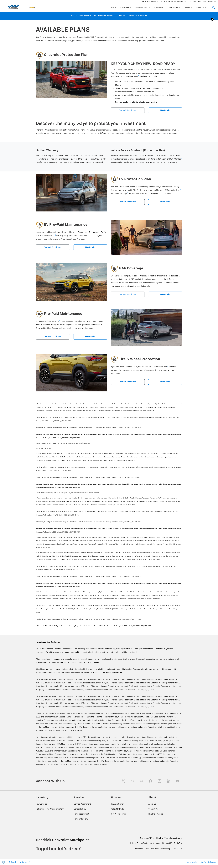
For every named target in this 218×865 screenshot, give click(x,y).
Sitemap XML (167, 843)
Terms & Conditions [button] (127, 110)
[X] (123, 781)
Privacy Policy (136, 843)
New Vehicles (41, 804)
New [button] (112, 8)
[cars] (132, 781)
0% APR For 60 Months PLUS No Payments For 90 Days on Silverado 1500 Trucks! (109, 16)
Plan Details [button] (165, 110)
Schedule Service (81, 809)
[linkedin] (168, 781)
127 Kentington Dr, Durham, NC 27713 (176, 1)
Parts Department (81, 814)
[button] (213, 7)
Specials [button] (158, 8)
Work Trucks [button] (172, 8)
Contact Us (153, 809)
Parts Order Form (81, 819)
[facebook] (150, 781)
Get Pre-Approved (118, 814)
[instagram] (159, 781)
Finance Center (117, 804)
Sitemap (157, 843)
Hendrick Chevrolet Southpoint (169, 838)
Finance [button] (187, 8)
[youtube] (177, 781)
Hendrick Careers (155, 814)
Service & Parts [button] (141, 8)
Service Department (82, 804)
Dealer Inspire (176, 849)
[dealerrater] (141, 781)
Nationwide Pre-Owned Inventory (50, 809)
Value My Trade (117, 809)
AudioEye (178, 843)
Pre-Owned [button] (124, 8)
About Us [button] (200, 8)
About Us (152, 804)
